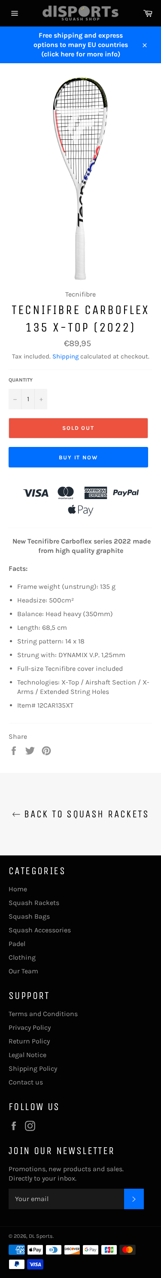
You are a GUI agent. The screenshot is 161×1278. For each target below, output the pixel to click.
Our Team (23, 971)
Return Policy (29, 1041)
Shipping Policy (33, 1068)
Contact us (26, 1082)
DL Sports (41, 1236)
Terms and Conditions (43, 1014)
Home (18, 889)
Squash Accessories (40, 930)
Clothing (22, 957)
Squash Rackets (34, 903)
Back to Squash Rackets (85, 814)
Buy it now (78, 457)
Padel (17, 944)
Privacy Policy (30, 1027)
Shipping (65, 356)
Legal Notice (27, 1055)
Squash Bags (29, 916)
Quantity (21, 380)
